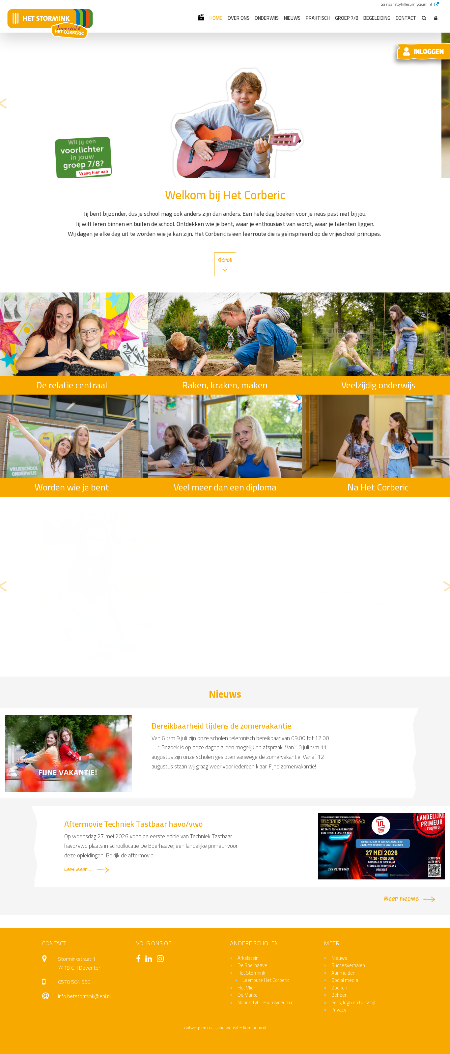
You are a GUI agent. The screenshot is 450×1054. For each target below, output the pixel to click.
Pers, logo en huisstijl (353, 1002)
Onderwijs (267, 18)
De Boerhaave (252, 965)
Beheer (339, 995)
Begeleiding (376, 18)
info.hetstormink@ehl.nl (84, 996)
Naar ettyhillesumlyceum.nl (266, 1002)
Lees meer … (78, 870)
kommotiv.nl (254, 1028)
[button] (436, 18)
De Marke (248, 995)
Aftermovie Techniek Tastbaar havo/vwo (133, 824)
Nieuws (292, 18)
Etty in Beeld (200, 17)
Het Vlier (246, 987)
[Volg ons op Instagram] (162, 959)
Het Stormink (251, 973)
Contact (406, 18)
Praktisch (318, 18)
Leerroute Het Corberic (266, 980)
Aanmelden (343, 973)
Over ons (238, 18)
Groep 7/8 (346, 18)
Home (216, 18)
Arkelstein (248, 958)
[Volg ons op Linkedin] (150, 959)
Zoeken (339, 987)
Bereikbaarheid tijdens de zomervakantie (221, 725)
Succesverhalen (348, 965)
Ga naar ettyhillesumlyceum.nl (406, 4)
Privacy (338, 1009)
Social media (344, 980)
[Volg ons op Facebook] (140, 959)
